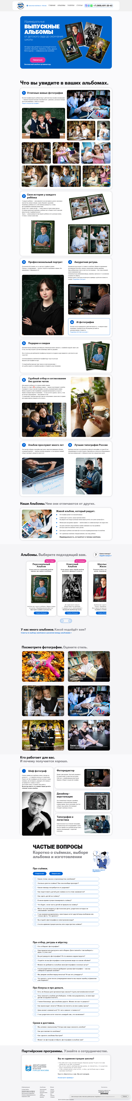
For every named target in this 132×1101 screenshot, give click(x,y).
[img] (43, 124)
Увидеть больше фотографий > (30, 103)
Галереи (71, 5)
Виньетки (42, 1097)
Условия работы (25, 1089)
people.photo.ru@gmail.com (104, 1090)
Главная (52, 5)
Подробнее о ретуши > (79, 279)
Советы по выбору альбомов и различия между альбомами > (46, 633)
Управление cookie (26, 1096)
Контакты (104, 1087)
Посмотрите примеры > (66, 1077)
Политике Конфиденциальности (108, 1096)
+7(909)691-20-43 (103, 1092)
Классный (42, 1091)
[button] (98, 5)
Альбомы (61, 5)
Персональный (43, 1089)
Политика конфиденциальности (28, 1095)
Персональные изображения (28, 1093)
